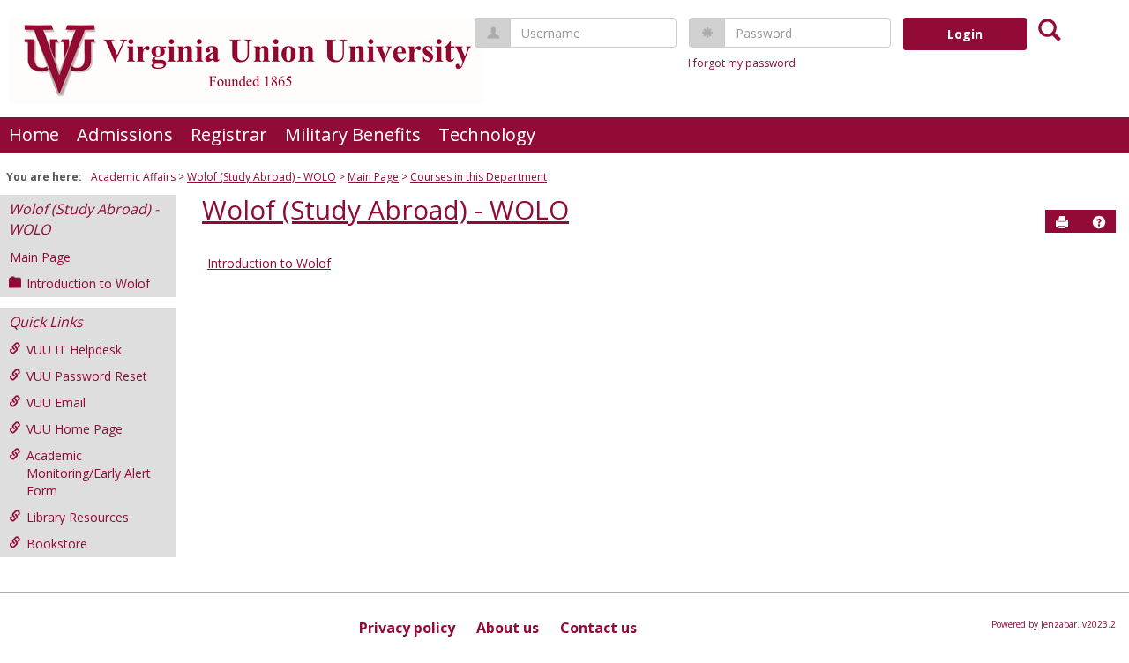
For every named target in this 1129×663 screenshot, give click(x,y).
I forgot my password (742, 63)
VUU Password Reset (86, 376)
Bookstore (56, 543)
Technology (486, 134)
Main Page (373, 176)
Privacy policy (407, 627)
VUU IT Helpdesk (74, 349)
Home (34, 134)
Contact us (598, 627)
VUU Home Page (74, 429)
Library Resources (77, 517)
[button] (1099, 222)
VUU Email (56, 402)
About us (507, 627)
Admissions (125, 134)
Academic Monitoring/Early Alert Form (88, 473)
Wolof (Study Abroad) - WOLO (261, 176)
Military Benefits (353, 134)
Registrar (229, 134)
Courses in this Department (478, 176)
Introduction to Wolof (88, 283)
